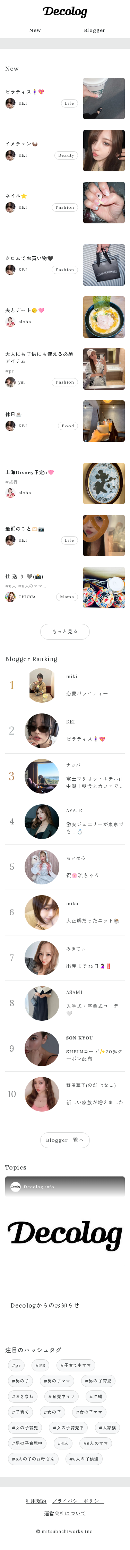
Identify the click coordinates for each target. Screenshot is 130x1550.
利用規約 (36, 1501)
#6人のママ (30, 586)
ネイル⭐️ (16, 196)
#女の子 (52, 1412)
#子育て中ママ (76, 1365)
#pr (9, 371)
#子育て (20, 1412)
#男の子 (20, 1381)
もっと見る (65, 631)
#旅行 (11, 482)
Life (69, 103)
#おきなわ (23, 1396)
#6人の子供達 (84, 1459)
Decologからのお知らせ (45, 1305)
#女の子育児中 (68, 1427)
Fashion (64, 207)
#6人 (10, 586)
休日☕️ (13, 414)
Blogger (95, 30)
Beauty (66, 155)
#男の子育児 (98, 1381)
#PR (40, 1365)
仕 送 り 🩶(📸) (24, 576)
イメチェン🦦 (21, 144)
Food (68, 425)
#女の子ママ (89, 1412)
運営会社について (65, 1513)
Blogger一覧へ (65, 1140)
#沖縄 (95, 1396)
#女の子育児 (25, 1427)
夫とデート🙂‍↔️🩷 (25, 310)
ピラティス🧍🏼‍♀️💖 (25, 92)
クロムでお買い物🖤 (29, 258)
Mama (67, 596)
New (35, 30)
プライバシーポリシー (78, 1501)
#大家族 (107, 1427)
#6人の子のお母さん (33, 1459)
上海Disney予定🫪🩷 (29, 472)
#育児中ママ (61, 1396)
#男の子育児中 (27, 1443)
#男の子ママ (57, 1381)
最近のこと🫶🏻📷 (25, 529)
